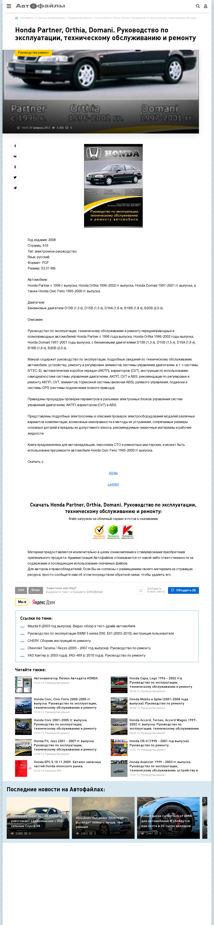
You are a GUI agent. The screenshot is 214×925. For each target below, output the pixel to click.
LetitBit (113, 484)
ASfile (113, 473)
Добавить (156, 590)
